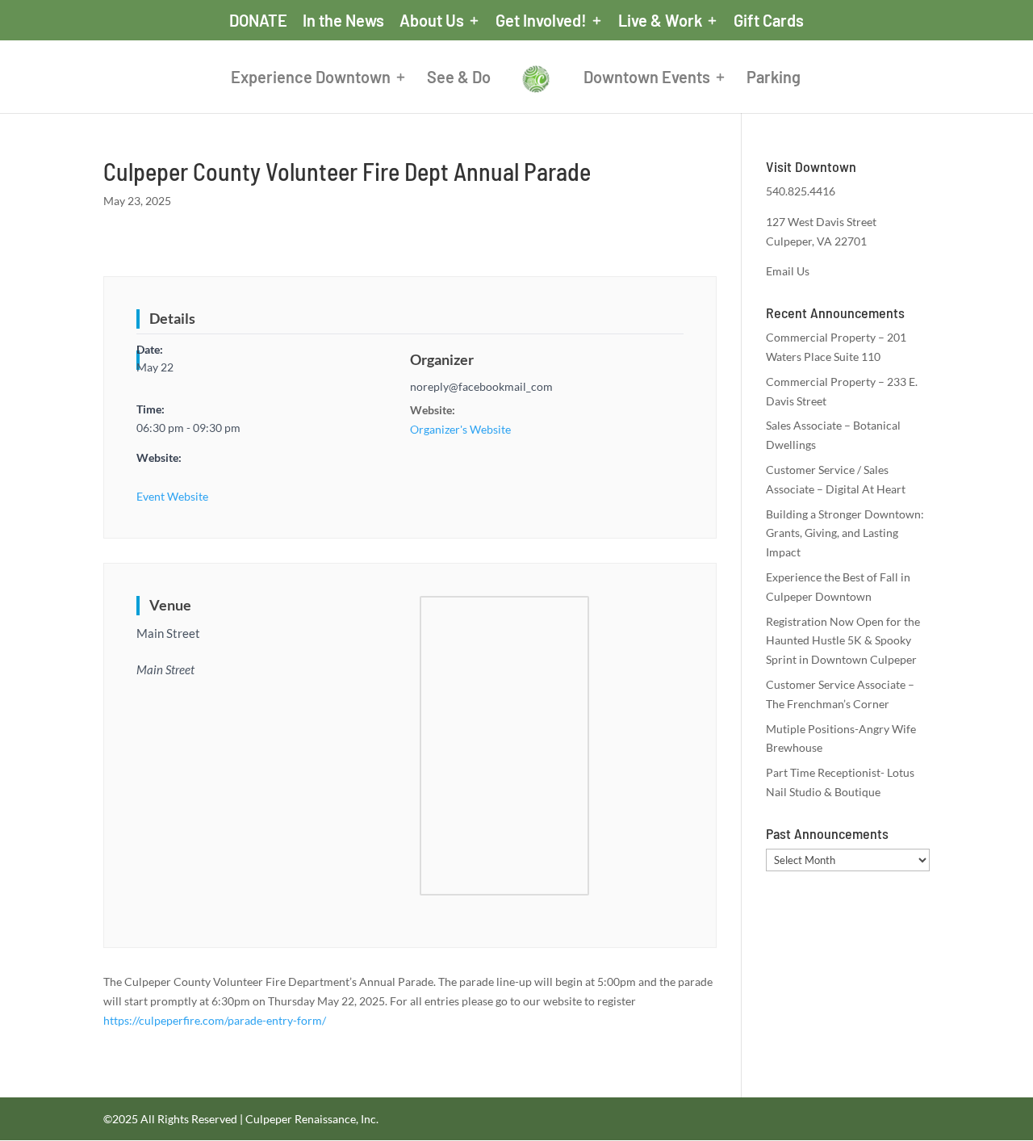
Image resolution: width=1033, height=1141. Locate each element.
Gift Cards (769, 21)
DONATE (258, 21)
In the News (343, 21)
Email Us (787, 271)
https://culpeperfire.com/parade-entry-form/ (214, 1020)
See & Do (459, 78)
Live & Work (660, 21)
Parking (774, 78)
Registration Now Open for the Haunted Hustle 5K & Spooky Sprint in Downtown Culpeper (843, 641)
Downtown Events (646, 78)
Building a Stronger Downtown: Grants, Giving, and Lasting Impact (845, 533)
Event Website (172, 496)
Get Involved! (541, 21)
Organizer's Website (460, 429)
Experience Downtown (311, 78)
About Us (431, 21)
